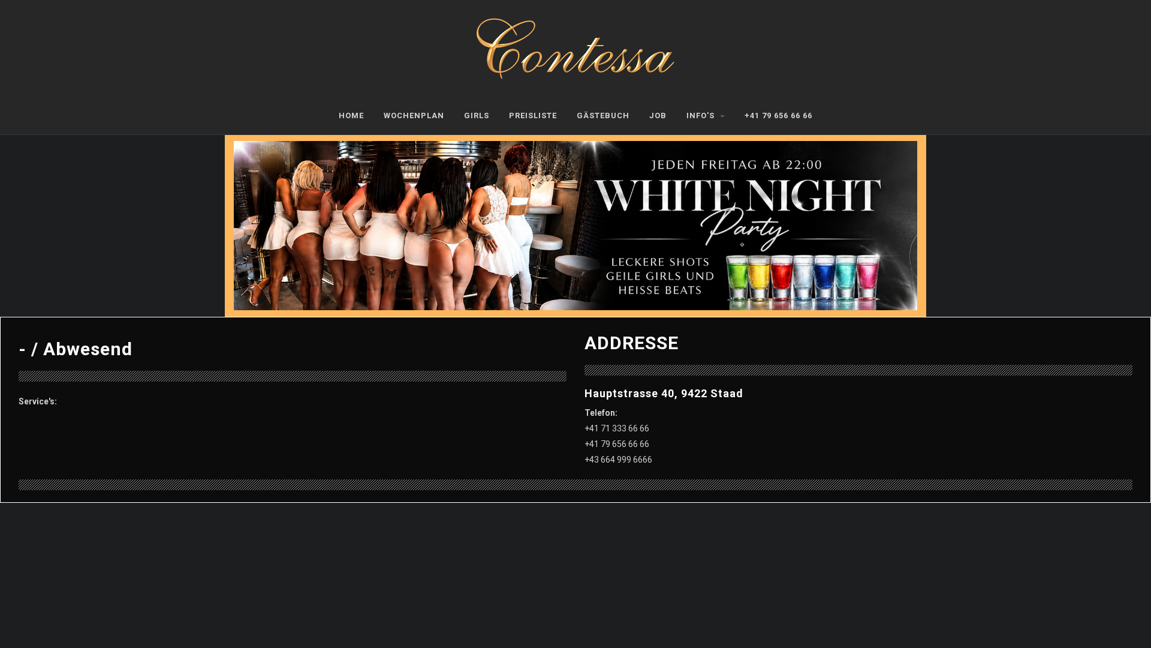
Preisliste (533, 115)
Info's (701, 115)
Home (351, 115)
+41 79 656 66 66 (778, 115)
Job (658, 115)
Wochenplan (414, 115)
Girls (476, 115)
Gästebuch (603, 115)
